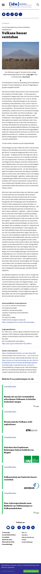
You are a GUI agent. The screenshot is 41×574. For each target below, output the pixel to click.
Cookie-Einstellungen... (8, 571)
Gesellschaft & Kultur (9, 535)
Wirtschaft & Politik (8, 542)
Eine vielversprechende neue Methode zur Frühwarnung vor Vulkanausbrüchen (18, 506)
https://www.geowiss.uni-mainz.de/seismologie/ (18, 322)
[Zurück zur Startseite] (20, 4)
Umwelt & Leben (7, 540)
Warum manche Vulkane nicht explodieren (18, 423)
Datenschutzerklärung (28, 537)
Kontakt (24, 539)
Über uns (24, 532)
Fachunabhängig (7, 544)
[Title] (12, 14)
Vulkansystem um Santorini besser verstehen (20, 478)
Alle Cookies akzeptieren (31, 571)
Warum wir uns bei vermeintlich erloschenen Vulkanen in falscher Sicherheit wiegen (20, 399)
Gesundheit (5, 537)
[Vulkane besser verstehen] (8, 14)
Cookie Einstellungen (27, 542)
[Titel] (3, 14)
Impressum (25, 535)
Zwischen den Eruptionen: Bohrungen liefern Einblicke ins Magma (19, 450)
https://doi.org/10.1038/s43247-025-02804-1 (17, 343)
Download (26, 77)
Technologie (6, 532)
